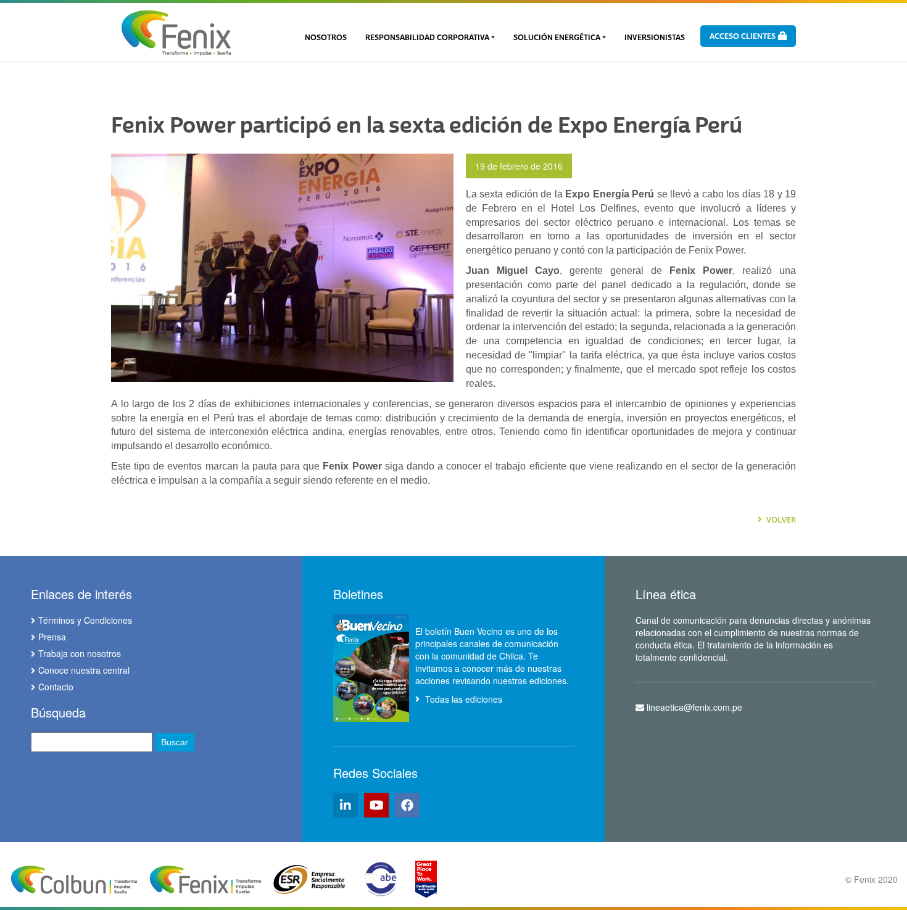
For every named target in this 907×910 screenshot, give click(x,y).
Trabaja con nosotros (79, 653)
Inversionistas (654, 37)
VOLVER (780, 519)
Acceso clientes (743, 36)
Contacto (55, 686)
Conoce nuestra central (84, 670)
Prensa (52, 637)
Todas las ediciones (462, 699)
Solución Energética (556, 37)
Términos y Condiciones (85, 620)
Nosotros (326, 37)
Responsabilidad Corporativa (427, 37)
